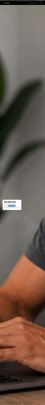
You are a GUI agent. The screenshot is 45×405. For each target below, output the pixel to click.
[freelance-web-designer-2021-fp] (7, 3)
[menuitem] (29, 3)
